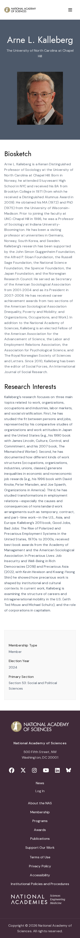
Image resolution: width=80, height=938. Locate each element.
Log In (40, 791)
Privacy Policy (40, 866)
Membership (40, 812)
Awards (40, 830)
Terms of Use (40, 857)
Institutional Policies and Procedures (40, 884)
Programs (40, 821)
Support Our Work (40, 847)
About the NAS (40, 803)
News (40, 783)
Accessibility (40, 875)
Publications (40, 838)
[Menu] (70, 9)
